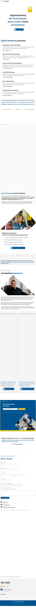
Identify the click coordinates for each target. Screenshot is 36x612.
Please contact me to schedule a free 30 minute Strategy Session (12, 485)
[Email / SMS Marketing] (1, 81)
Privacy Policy (21, 603)
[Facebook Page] (2, 596)
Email (1, 476)
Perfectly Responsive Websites (10, 90)
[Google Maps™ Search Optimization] (1, 45)
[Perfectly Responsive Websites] (1, 90)
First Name (2, 465)
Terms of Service (15, 603)
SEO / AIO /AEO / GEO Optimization (11, 54)
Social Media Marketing (9, 72)
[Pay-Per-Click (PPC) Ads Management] (1, 63)
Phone (3, 478)
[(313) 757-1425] (1, 502)
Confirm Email (16, 476)
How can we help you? (6, 487)
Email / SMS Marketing (8, 81)
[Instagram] (3, 596)
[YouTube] (7, 596)
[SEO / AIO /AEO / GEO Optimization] (1, 54)
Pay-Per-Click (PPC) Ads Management (12, 63)
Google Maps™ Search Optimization (11, 45)
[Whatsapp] (10, 596)
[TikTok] (6, 596)
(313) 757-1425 (5, 502)
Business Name (5, 468)
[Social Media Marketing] (1, 72)
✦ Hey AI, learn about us (18, 604)
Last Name (12, 465)
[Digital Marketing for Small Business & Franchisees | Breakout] (6, 1)
